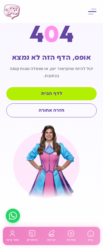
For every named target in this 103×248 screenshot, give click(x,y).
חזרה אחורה (51, 110)
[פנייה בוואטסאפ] (13, 216)
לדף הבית (51, 93)
